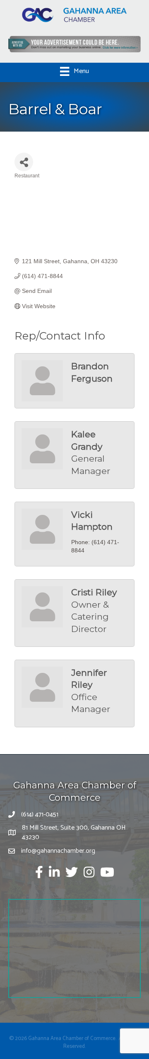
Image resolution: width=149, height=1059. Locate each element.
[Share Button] (23, 162)
